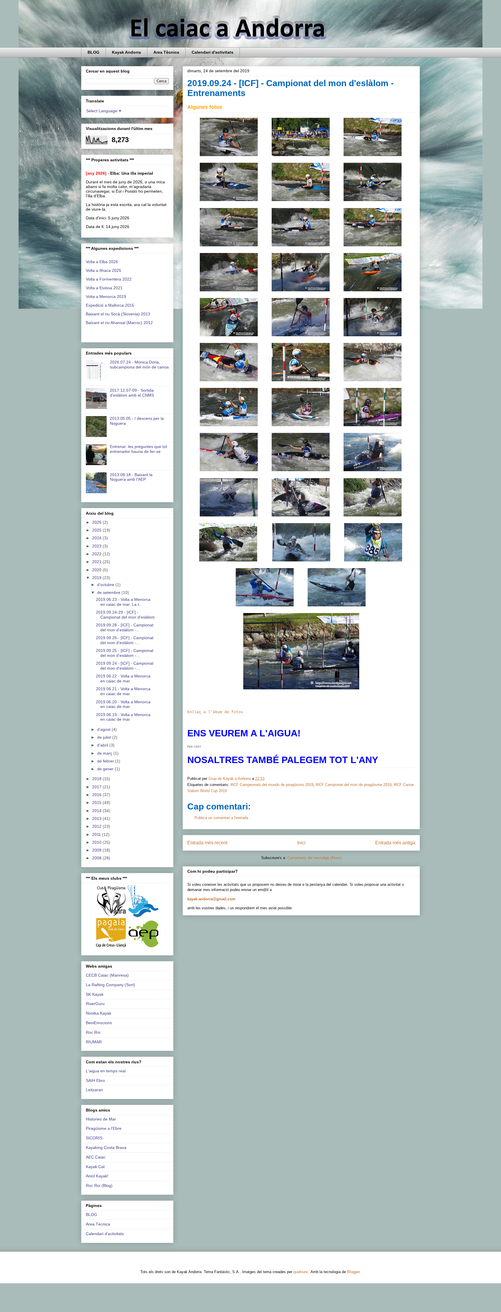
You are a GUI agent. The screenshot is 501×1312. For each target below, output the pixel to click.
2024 (97, 538)
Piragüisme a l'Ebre (103, 1128)
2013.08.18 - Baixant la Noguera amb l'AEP (131, 477)
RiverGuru (95, 1003)
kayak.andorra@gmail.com (211, 899)
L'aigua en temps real (106, 1071)
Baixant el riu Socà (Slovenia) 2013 (118, 314)
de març (105, 753)
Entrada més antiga (395, 842)
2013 (97, 818)
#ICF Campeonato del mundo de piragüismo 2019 (271, 784)
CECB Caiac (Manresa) (107, 975)
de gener (106, 769)
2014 (97, 810)
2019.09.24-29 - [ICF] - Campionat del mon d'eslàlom (125, 614)
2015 (97, 802)
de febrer (106, 761)
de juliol (104, 737)
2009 (97, 850)
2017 (97, 787)
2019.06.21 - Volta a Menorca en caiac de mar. (123, 691)
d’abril (103, 745)
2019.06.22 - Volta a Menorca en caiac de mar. (123, 678)
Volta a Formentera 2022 (109, 279)
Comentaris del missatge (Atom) (314, 858)
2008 (97, 858)
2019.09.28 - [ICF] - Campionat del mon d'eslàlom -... (124, 627)
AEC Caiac (96, 1157)
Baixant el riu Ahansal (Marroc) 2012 (119, 322)
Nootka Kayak (98, 1013)
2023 (97, 546)
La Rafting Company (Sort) (110, 984)
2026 (97, 522)
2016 (97, 794)
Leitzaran (94, 1089)
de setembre (109, 592)
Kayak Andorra (126, 52)
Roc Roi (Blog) (99, 1185)
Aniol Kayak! (97, 1176)
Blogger (353, 1272)
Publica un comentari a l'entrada (221, 818)
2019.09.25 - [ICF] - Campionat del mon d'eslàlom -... (124, 653)
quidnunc (300, 1272)
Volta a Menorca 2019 (106, 296)
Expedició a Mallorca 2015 (110, 305)
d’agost (104, 729)
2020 (97, 570)
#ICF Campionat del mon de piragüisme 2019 (353, 784)
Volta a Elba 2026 (102, 261)
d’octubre (106, 584)
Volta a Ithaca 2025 (103, 270)
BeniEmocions (99, 1022)
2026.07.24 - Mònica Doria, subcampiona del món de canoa (139, 364)
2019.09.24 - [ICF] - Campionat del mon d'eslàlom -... (124, 666)
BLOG (93, 52)
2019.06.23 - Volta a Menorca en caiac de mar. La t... (123, 602)
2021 (97, 561)
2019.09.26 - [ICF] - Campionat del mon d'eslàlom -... (124, 640)
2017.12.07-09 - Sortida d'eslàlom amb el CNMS (132, 392)
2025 (97, 530)
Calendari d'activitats (212, 52)
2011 (97, 834)
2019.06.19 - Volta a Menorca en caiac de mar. (123, 717)
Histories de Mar (101, 1119)
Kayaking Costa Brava (106, 1147)
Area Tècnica (166, 52)
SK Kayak (95, 994)
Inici (301, 842)
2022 (97, 554)
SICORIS (94, 1138)
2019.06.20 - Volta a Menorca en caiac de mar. (123, 704)
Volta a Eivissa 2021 (104, 287)
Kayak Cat (95, 1166)
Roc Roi (93, 1032)
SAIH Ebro (95, 1080)
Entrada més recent (207, 842)
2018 (97, 778)
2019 (97, 577)
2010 (97, 842)
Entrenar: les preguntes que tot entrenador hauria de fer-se (138, 449)
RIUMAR (94, 1042)
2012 (97, 826)
